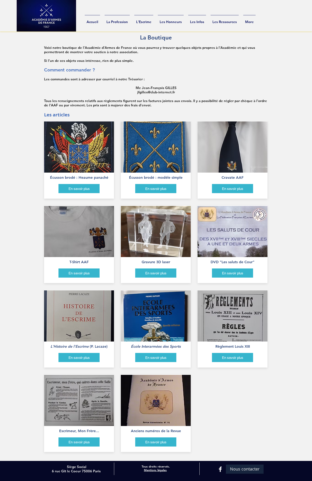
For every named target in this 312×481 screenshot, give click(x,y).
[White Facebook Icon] (220, 469)
